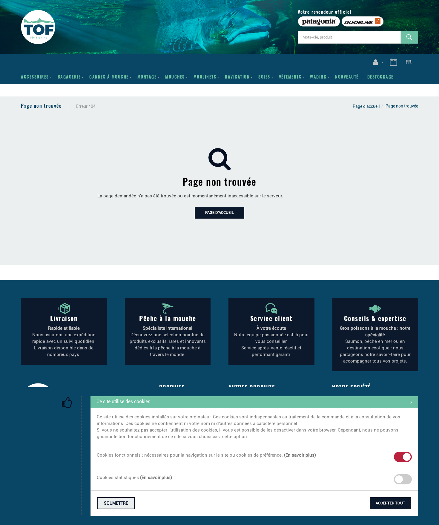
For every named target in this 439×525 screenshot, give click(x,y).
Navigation (237, 76)
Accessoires (35, 76)
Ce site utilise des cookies (123, 401)
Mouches (175, 76)
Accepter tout (390, 503)
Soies (264, 76)
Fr (409, 62)
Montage (147, 76)
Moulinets (205, 76)
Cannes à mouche (109, 76)
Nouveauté (347, 76)
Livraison (64, 318)
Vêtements (290, 76)
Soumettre (116, 503)
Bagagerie (69, 76)
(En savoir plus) (300, 455)
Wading (318, 76)
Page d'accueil (366, 106)
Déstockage (380, 76)
